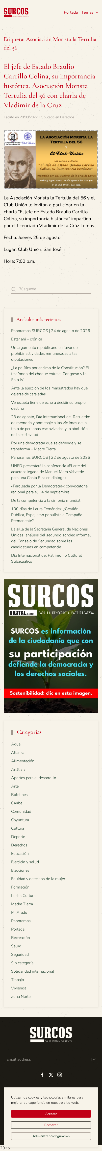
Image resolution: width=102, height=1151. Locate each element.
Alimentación (22, 761)
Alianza (17, 752)
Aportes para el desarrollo (33, 778)
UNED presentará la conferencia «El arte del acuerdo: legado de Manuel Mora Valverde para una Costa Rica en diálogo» (48, 471)
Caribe (16, 803)
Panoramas (21, 921)
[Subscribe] (93, 1059)
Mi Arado (19, 912)
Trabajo (17, 980)
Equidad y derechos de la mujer (38, 879)
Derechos (67, 117)
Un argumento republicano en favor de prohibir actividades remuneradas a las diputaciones (44, 353)
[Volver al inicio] (16, 12)
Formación (20, 887)
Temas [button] (87, 12)
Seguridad (20, 954)
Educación (20, 853)
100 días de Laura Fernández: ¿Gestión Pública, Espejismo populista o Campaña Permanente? (46, 515)
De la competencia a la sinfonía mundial (45, 500)
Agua (16, 744)
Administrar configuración (51, 1136)
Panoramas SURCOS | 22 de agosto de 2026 (50, 457)
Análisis (18, 769)
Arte (15, 786)
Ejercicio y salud (25, 862)
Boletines (19, 794)
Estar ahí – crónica (26, 339)
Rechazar (51, 1125)
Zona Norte (20, 996)
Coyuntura (20, 820)
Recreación (20, 937)
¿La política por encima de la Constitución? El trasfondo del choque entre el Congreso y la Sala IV (50, 374)
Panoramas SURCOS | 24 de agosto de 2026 (50, 331)
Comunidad (21, 811)
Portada (71, 12)
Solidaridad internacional (32, 971)
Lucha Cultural (24, 895)
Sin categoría (22, 963)
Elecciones (20, 870)
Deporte (18, 836)
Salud (16, 946)
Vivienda (18, 988)
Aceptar (51, 1114)
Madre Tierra (22, 904)
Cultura (17, 828)
